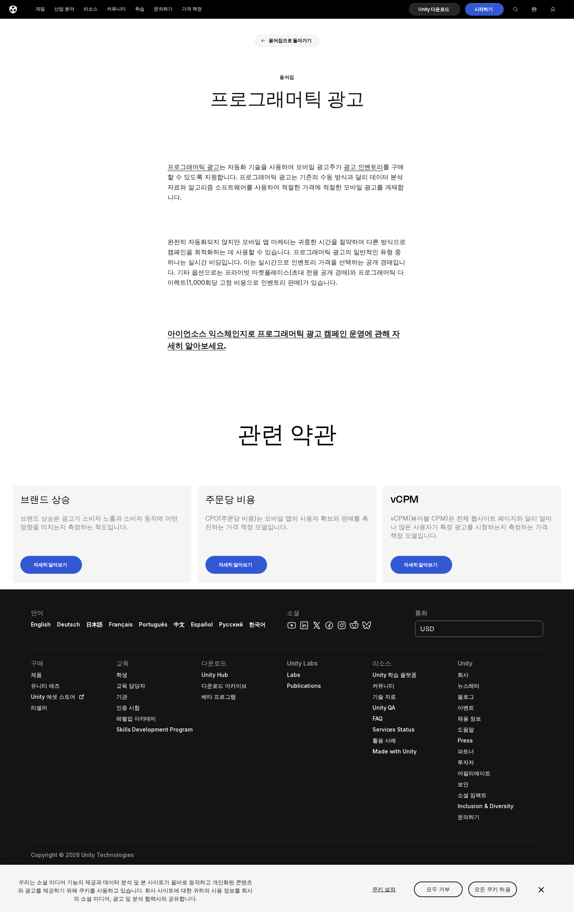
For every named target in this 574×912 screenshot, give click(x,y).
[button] (434, 9)
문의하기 (163, 9)
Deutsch (68, 624)
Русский (231, 624)
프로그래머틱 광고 (193, 167)
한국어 (257, 624)
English (41, 624)
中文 (179, 624)
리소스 (91, 9)
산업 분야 (64, 9)
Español (202, 624)
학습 (139, 9)
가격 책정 (192, 9)
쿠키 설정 (384, 889)
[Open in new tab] (80, 697)
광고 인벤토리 (363, 167)
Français (121, 624)
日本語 (94, 624)
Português (153, 624)
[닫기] (541, 889)
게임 (40, 9)
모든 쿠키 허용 (492, 889)
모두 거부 (438, 889)
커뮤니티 (116, 9)
